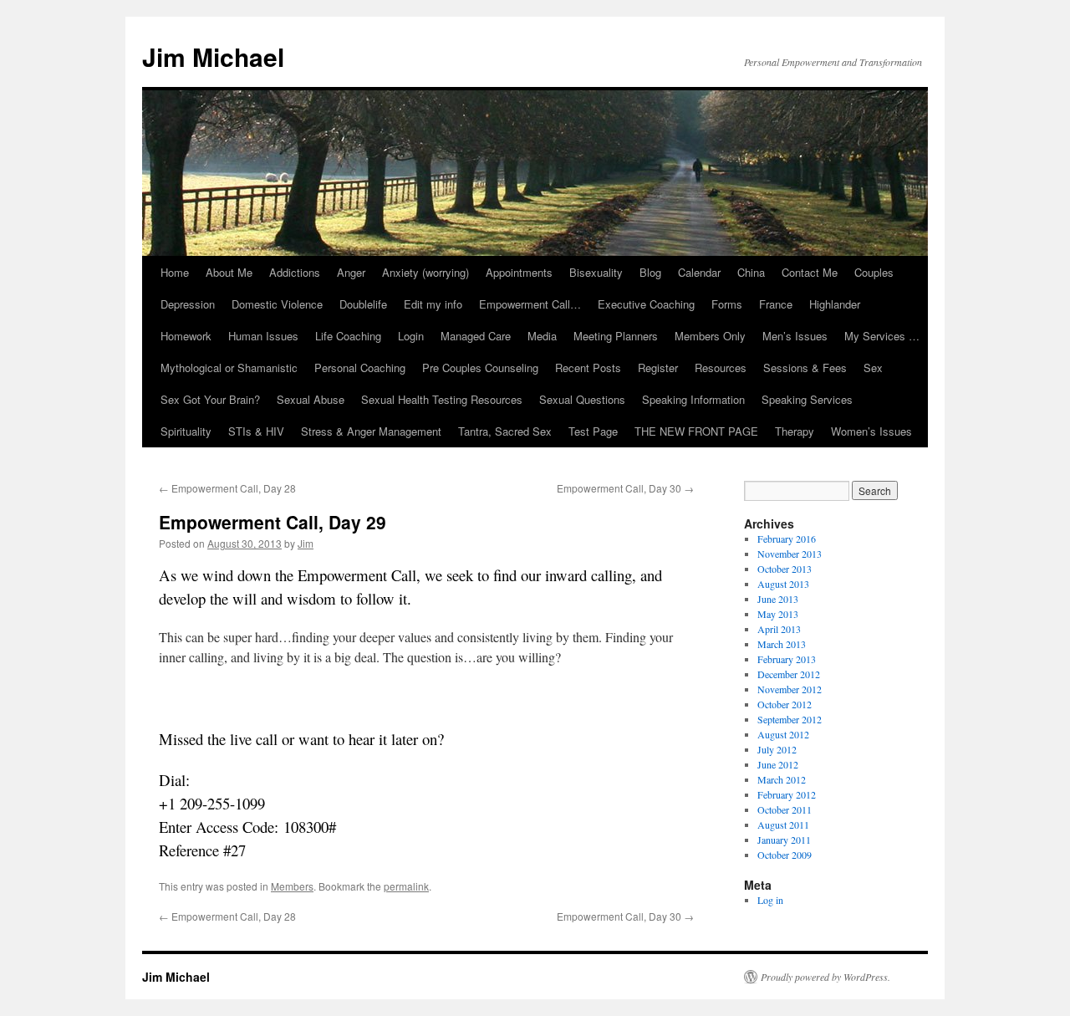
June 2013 (777, 598)
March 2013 (781, 644)
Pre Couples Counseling (480, 367)
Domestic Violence (277, 304)
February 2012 (786, 794)
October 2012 (784, 704)
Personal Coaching (359, 367)
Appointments (519, 272)
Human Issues (263, 336)
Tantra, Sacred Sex (505, 431)
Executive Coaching (646, 304)
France (775, 304)
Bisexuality (596, 272)
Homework (185, 336)
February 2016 (786, 538)
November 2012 (789, 689)
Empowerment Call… (530, 304)
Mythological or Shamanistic (229, 367)
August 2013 (783, 583)
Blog (650, 272)
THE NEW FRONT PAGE (696, 431)
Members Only (710, 336)
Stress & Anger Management (371, 431)
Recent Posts (588, 367)
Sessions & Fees (805, 367)
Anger (351, 272)
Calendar (699, 272)
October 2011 (784, 809)
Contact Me (810, 272)
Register (658, 367)
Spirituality (185, 431)
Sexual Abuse (310, 399)
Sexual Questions (582, 399)
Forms (726, 304)
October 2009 (784, 854)
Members (292, 886)
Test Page (593, 431)
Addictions (294, 272)
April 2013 (779, 629)
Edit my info (433, 304)
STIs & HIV (256, 431)
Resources (720, 367)
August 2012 (783, 734)
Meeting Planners (615, 336)
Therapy (794, 431)
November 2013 (789, 553)
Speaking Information (693, 399)
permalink (406, 886)
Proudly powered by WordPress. (825, 976)
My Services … (882, 336)
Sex (873, 367)
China (751, 272)
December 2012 (788, 674)
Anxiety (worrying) (425, 272)
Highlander (834, 304)
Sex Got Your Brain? (210, 399)
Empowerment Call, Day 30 (625, 488)
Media (542, 336)
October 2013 (784, 568)
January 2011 (784, 839)
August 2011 (783, 824)
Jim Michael (213, 56)
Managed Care (476, 336)
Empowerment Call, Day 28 (227, 488)
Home (174, 272)
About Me (229, 272)
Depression (187, 304)
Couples (874, 272)
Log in (770, 899)
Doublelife (363, 304)
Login (411, 336)
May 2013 (777, 613)
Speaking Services (807, 399)
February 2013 (786, 659)
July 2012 (777, 749)
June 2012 (777, 764)
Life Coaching (348, 336)
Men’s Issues (795, 336)
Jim (305, 543)
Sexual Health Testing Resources (441, 399)
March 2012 (781, 779)
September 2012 (789, 719)
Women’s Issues (871, 431)
